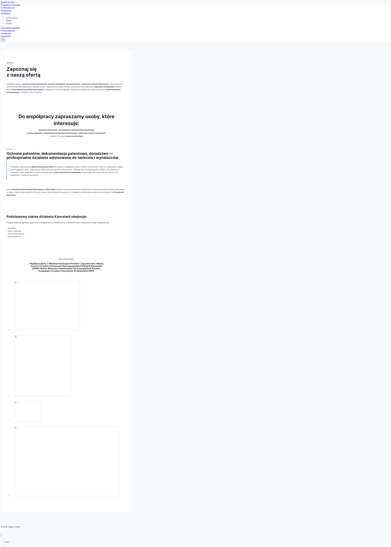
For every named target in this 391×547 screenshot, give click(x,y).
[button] (68, 306)
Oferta (8, 20)
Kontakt (9, 23)
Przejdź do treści (8, 2)
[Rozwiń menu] (3, 40)
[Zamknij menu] (1, 535)
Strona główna (12, 18)
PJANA (17, 527)
